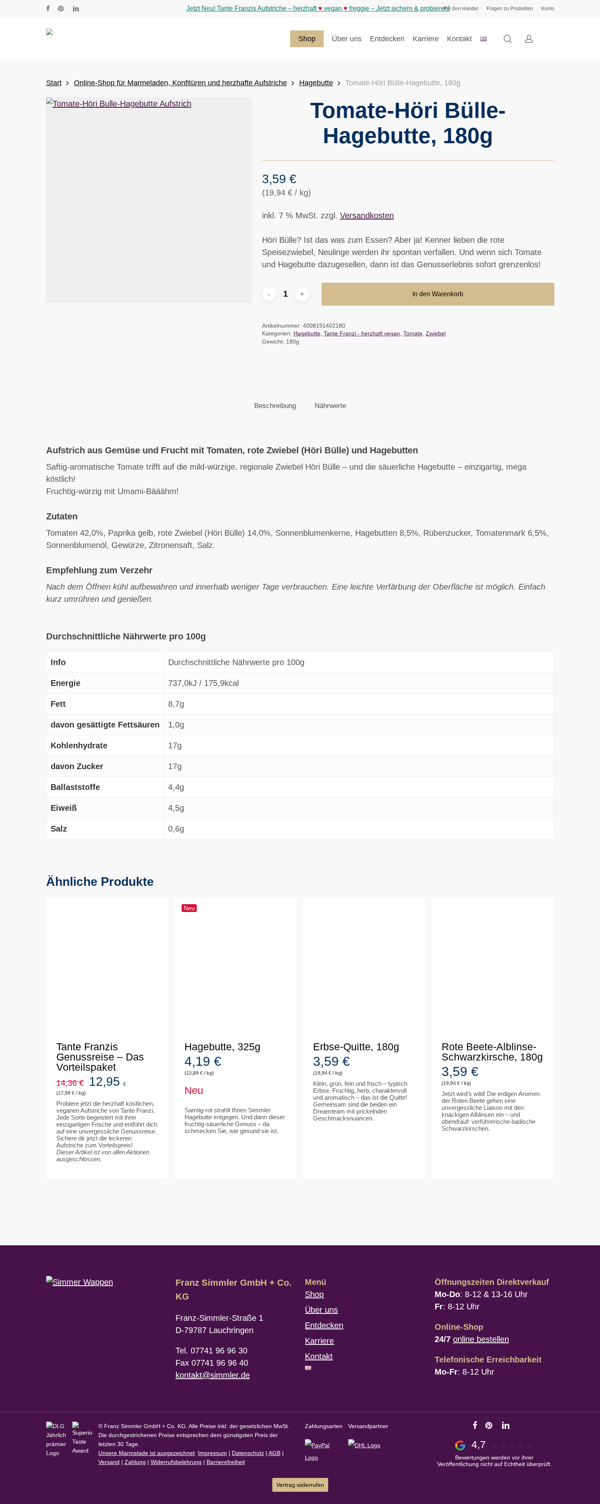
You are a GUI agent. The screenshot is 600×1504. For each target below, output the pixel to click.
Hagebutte (316, 82)
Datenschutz (248, 1453)
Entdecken (324, 1325)
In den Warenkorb (437, 294)
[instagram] (89, 8)
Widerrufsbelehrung (176, 1462)
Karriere (319, 1340)
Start (54, 82)
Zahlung (135, 1462)
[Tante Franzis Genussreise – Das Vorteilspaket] (107, 967)
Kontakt (319, 1356)
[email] (115, 8)
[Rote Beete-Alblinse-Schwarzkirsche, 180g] (492, 967)
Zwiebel (436, 333)
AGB (274, 1453)
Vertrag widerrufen (300, 1485)
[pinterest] (61, 8)
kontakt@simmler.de (213, 1375)
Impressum (212, 1453)
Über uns (321, 1309)
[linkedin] (76, 8)
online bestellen (481, 1339)
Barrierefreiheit (226, 1462)
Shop (314, 1294)
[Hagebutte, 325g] (235, 967)
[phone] (102, 8)
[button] (103, 1170)
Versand (109, 1462)
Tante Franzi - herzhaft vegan (362, 333)
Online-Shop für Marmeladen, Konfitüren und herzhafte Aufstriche (180, 82)
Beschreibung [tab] (275, 406)
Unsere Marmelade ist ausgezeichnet (146, 1453)
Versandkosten (367, 215)
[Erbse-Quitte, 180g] (364, 967)
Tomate (412, 333)
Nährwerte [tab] (330, 406)
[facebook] (48, 8)
